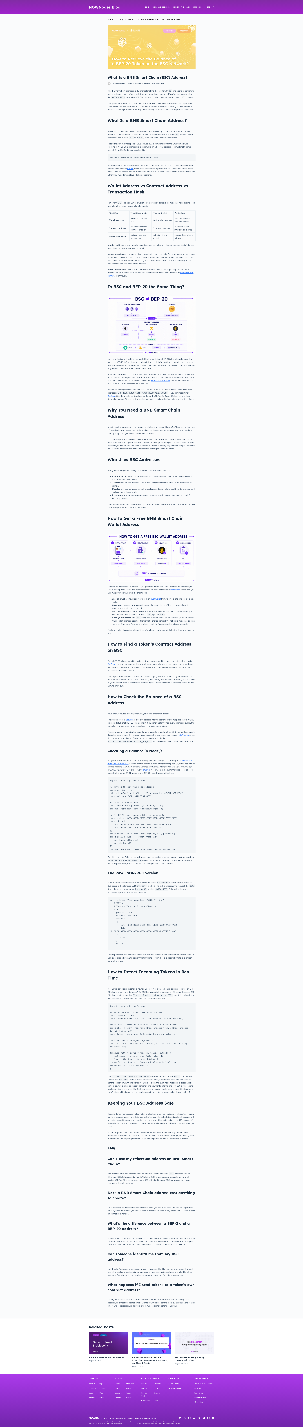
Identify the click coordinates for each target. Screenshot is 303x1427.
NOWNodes (183, 735)
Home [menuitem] (147, 7)
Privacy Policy (151, 1418)
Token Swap (198, 1393)
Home (110, 19)
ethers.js (146, 770)
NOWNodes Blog (104, 7)
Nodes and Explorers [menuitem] (161, 7)
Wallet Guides (158, 84)
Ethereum (130, 1384)
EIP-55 (130, 168)
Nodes (118, 1378)
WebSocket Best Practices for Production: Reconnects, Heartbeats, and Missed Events (150, 1360)
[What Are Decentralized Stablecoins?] (108, 1343)
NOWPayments (200, 1397)
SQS (101, 1384)
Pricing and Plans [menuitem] (181, 7)
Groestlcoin (145, 1401)
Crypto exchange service (204, 1384)
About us (92, 1384)
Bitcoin (117, 1384)
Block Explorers (150, 1378)
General (131, 19)
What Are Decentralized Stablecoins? (107, 1357)
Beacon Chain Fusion (160, 380)
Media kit (103, 1397)
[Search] (213, 7)
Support (92, 1397)
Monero (129, 1388)
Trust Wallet (155, 599)
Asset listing (198, 1388)
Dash (156, 1401)
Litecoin (118, 1388)
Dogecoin (119, 1397)
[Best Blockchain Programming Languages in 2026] (194, 1343)
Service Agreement (136, 1418)
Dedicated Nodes (174, 1388)
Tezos (128, 1393)
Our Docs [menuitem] (197, 7)
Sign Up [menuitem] (207, 7)
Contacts (92, 1388)
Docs (91, 1393)
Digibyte (118, 1393)
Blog (121, 19)
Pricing (102, 1388)
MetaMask (175, 590)
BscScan (111, 396)
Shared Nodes (173, 1384)
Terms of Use (121, 1418)
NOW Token (198, 1402)
